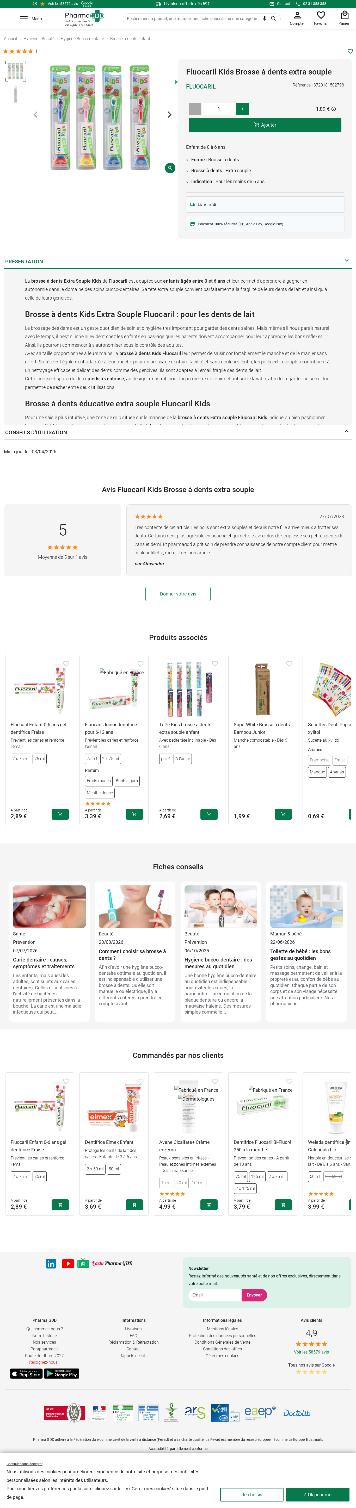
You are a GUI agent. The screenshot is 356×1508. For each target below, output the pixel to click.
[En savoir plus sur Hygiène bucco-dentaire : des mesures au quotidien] (221, 907)
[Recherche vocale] (265, 19)
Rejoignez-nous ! (44, 1362)
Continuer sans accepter (24, 1464)
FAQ (133, 1335)
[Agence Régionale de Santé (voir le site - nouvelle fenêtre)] (195, 1413)
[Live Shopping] (83, 1263)
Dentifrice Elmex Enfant (109, 1142)
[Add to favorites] (66, 663)
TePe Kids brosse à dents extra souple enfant (185, 728)
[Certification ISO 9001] (64, 1413)
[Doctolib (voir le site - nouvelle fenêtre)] (296, 1413)
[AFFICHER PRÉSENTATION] (346, 261)
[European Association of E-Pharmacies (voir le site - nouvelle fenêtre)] (260, 1413)
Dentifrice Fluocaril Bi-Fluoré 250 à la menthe (263, 1145)
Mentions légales (222, 1328)
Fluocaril (201, 86)
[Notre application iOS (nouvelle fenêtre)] (26, 1373)
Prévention (24, 942)
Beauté (106, 933)
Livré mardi (207, 204)
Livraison (133, 1328)
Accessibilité (158, 1449)
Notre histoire (44, 1335)
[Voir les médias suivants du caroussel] (169, 114)
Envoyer (254, 1295)
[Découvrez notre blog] (112, 1264)
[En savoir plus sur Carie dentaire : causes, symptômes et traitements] (49, 907)
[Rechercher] (273, 18)
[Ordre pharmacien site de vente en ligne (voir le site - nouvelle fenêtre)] (123, 1413)
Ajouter (268, 125)
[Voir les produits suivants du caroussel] (347, 1142)
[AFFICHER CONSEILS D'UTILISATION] (346, 432)
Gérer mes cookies (222, 1355)
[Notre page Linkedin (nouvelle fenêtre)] (51, 1263)
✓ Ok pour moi (318, 1494)
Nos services (44, 1342)
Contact (283, 4)
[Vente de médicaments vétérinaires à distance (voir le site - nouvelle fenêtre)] (148, 1413)
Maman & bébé (286, 933)
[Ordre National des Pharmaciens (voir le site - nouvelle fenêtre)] (172, 1413)
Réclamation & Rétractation (133, 1342)
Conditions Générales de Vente (222, 1342)
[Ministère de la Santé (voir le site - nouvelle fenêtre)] (99, 1413)
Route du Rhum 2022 (44, 1355)
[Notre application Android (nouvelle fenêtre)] (61, 1373)
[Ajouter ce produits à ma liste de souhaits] (350, 51)
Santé (19, 933)
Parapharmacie (44, 1348)
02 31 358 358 (314, 4)
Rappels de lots (133, 1355)
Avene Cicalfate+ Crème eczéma (184, 1145)
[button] (24, 19)
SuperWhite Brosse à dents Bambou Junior (262, 728)
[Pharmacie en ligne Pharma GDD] (83, 18)
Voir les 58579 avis (63, 4)
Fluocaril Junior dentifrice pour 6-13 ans (111, 728)
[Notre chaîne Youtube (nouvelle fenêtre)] (68, 1263)
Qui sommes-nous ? (44, 1328)
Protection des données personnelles (222, 1335)
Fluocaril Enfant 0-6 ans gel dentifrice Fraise (38, 728)
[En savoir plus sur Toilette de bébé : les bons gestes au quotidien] (306, 907)
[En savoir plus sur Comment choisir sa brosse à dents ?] (135, 907)
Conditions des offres (222, 1348)
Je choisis (252, 1494)
